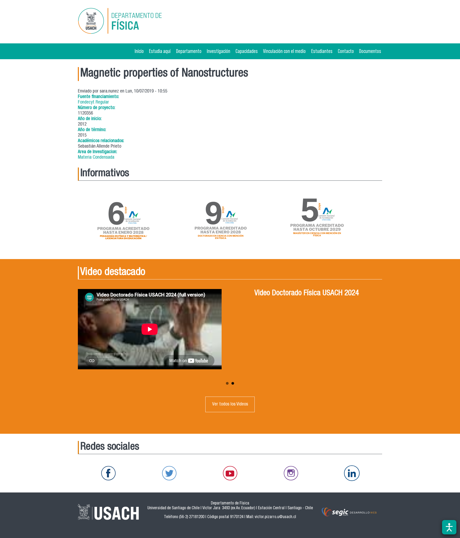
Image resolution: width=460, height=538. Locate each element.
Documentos (370, 51)
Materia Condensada (96, 157)
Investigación (218, 51)
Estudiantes (322, 51)
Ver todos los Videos (230, 404)
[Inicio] (127, 21)
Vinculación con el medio (284, 51)
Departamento (188, 51)
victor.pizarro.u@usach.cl (275, 517)
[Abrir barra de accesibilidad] (449, 527)
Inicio (139, 51)
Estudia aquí (160, 51)
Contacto (346, 51)
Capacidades (247, 51)
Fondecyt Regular (93, 102)
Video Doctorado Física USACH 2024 (306, 293)
